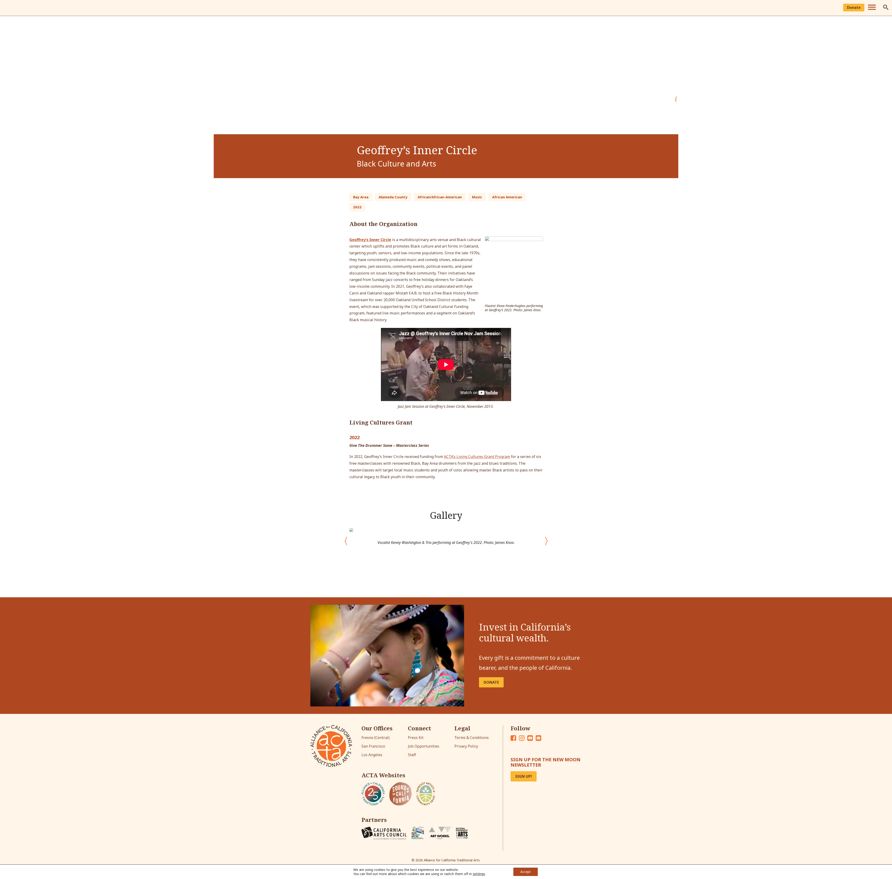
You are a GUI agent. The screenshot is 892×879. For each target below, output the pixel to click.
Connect (419, 728)
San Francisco (373, 746)
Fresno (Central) (375, 737)
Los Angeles (371, 754)
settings (479, 874)
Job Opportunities (423, 746)
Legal (462, 728)
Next (546, 538)
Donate (854, 7)
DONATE (491, 682)
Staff (412, 754)
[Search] (885, 8)
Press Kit (415, 737)
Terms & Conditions (471, 737)
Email (538, 738)
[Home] (10, 8)
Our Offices (377, 728)
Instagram (522, 738)
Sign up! (523, 776)
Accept (525, 871)
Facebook (513, 738)
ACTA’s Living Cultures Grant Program (477, 456)
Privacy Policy (466, 746)
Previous (341, 538)
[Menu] (871, 8)
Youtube (530, 738)
